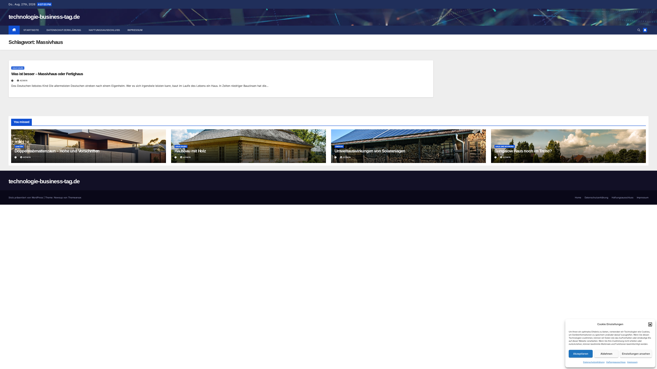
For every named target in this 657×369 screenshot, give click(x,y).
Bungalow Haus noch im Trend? (523, 151)
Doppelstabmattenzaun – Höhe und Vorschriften (57, 151)
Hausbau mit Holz (190, 151)
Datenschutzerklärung (593, 362)
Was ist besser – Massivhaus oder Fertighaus (47, 74)
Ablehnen (606, 353)
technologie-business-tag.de (44, 16)
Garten (19, 146)
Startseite (31, 30)
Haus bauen (17, 68)
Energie (339, 146)
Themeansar (74, 197)
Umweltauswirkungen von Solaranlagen (369, 151)
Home (578, 197)
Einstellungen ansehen (636, 353)
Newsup (58, 197)
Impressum (632, 362)
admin (24, 80)
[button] (650, 324)
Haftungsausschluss (616, 362)
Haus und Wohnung (504, 146)
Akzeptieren (580, 353)
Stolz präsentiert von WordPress (26, 197)
